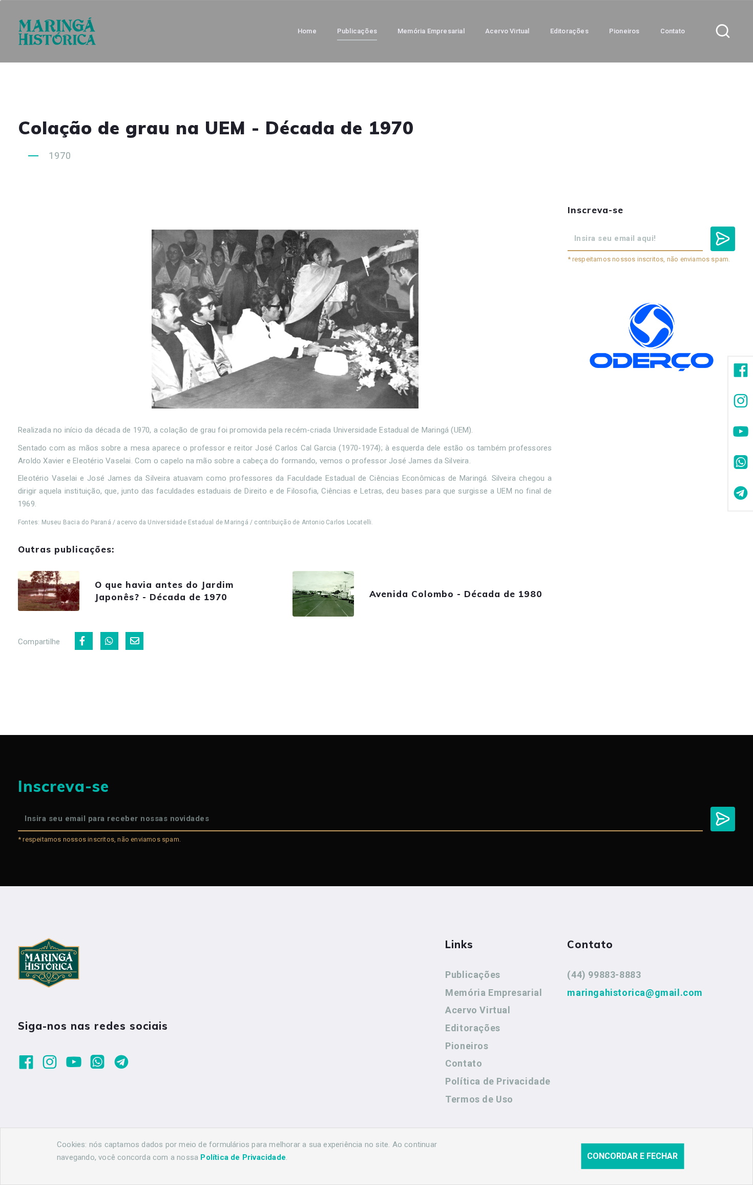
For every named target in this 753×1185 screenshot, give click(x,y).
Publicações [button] (357, 31)
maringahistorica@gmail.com (635, 992)
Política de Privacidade (498, 1081)
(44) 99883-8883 (604, 974)
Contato (463, 1063)
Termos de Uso (479, 1099)
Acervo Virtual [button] (507, 31)
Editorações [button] (569, 31)
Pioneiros (466, 1045)
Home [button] (307, 31)
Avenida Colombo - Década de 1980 (455, 593)
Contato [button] (672, 31)
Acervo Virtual (477, 1010)
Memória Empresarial (493, 992)
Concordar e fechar (632, 1156)
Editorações (472, 1028)
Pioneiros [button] (624, 31)
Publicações (472, 974)
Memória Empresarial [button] (431, 31)
